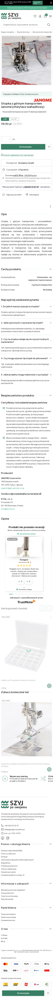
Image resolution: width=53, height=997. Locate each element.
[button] (49, 25)
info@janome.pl (8, 509)
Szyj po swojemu (7, 32)
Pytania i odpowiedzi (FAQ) (11, 851)
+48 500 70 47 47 (31, 187)
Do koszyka (25, 146)
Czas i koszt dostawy (9, 896)
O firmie (4, 935)
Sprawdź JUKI (37, 2)
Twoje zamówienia (8, 914)
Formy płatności (7, 893)
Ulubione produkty (8, 917)
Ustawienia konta (8, 920)
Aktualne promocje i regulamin (13, 890)
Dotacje (4, 857)
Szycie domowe (23, 32)
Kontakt (4, 938)
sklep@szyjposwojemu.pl (14, 829)
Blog (3, 941)
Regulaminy (5, 863)
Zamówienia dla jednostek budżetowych (17, 860)
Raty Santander (7, 899)
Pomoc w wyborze (8, 854)
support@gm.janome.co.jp (12, 488)
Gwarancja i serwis (8, 872)
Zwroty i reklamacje (8, 869)
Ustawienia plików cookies (12, 875)
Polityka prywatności (9, 866)
